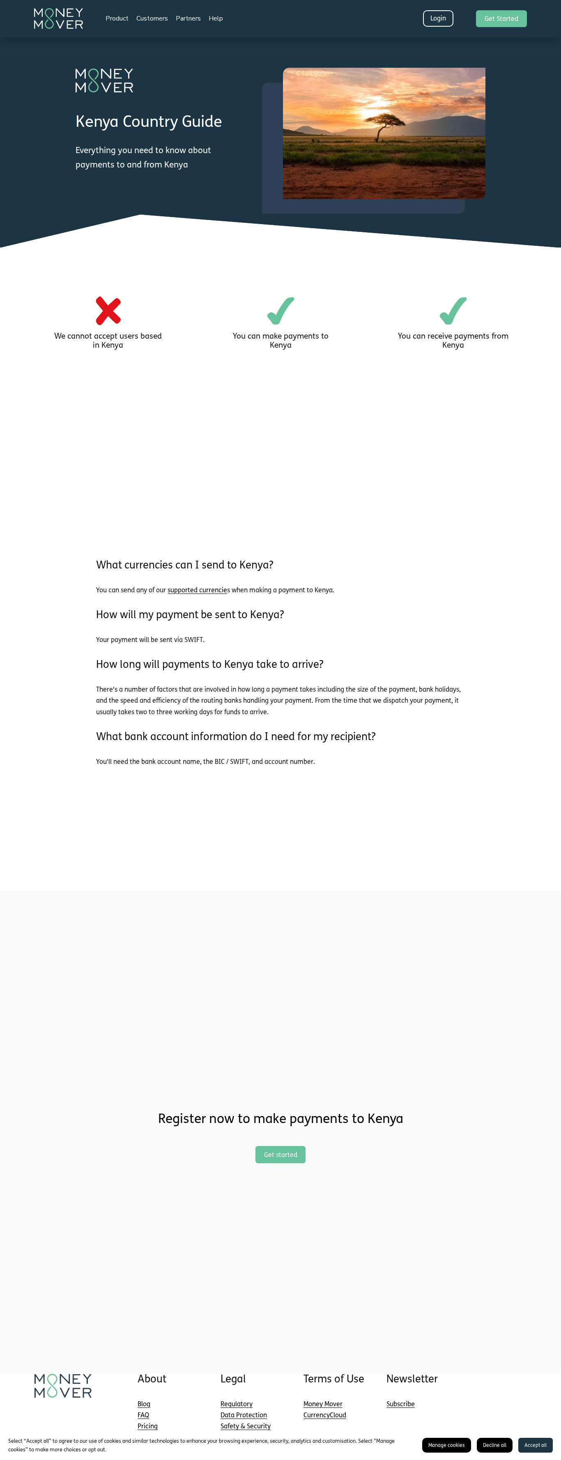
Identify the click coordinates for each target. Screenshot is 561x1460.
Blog (144, 1404)
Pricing (148, 1426)
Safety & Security (246, 1426)
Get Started (501, 19)
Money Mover (323, 1404)
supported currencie (197, 590)
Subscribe (400, 1404)
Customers (152, 18)
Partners (188, 18)
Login (438, 18)
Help (216, 18)
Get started (280, 1155)
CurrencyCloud (324, 1415)
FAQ (143, 1415)
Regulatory (237, 1404)
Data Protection (244, 1415)
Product (117, 18)
